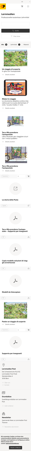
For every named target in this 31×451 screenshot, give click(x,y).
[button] (15, 447)
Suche (17, 31)
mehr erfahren (8, 406)
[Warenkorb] (22, 6)
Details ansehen (10, 74)
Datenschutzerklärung (12, 443)
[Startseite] (3, 6)
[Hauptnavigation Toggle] (28, 6)
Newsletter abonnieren (11, 427)
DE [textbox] (22, 1)
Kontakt (6, 385)
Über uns (7, 382)
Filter (16, 36)
